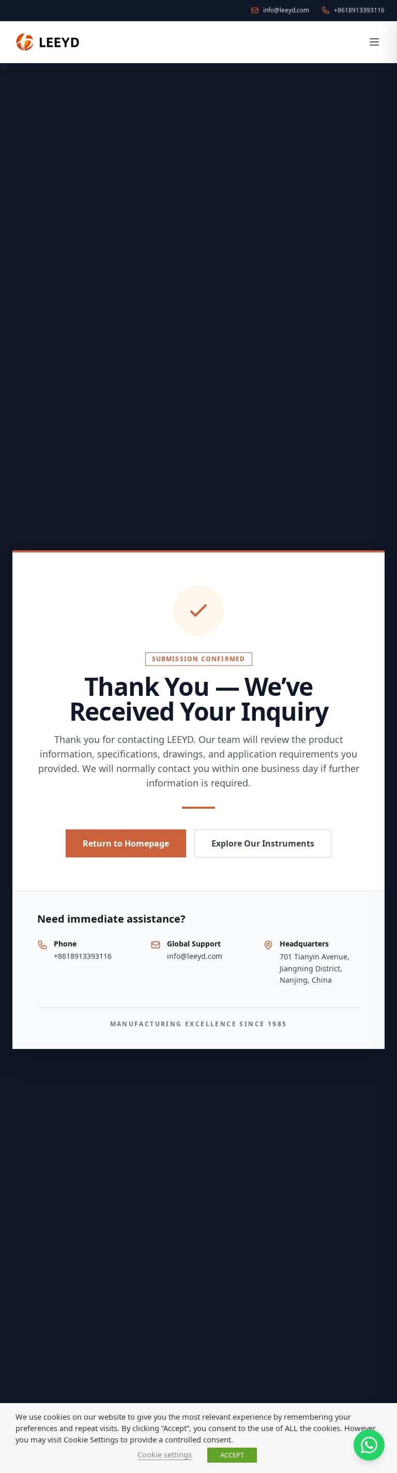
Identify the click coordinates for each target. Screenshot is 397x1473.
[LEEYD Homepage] (48, 42)
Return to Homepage (126, 843)
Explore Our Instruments (262, 843)
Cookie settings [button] (165, 1454)
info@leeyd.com (194, 956)
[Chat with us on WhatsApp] (369, 1445)
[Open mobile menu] (374, 42)
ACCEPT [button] (232, 1455)
